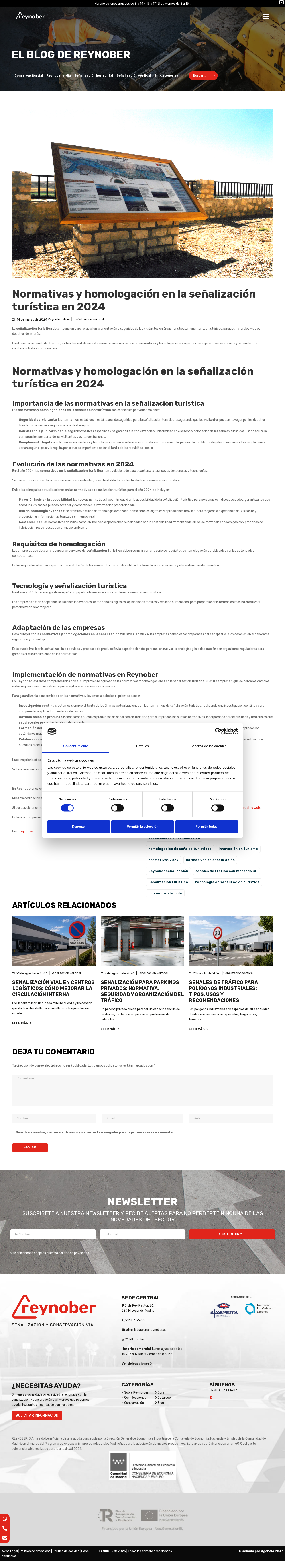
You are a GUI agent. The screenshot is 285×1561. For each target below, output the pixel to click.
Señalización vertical (133, 75)
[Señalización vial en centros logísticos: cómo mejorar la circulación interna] (54, 941)
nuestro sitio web (247, 808)
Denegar (78, 826)
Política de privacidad (35, 1551)
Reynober (26, 831)
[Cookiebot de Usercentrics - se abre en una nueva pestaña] (218, 731)
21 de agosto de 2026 (32, 973)
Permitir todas (206, 826)
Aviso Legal (10, 1551)
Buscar (210, 75)
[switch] (117, 808)
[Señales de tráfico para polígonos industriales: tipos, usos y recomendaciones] (231, 941)
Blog (161, 1403)
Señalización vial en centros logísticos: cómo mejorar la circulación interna (53, 988)
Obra (161, 1392)
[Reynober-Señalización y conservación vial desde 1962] (30, 16)
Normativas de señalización (210, 860)
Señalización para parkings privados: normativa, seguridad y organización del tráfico (142, 991)
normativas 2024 (163, 860)
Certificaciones (135, 1398)
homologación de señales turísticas (180, 849)
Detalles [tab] (142, 746)
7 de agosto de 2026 (119, 973)
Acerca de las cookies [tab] (209, 746)
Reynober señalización (168, 871)
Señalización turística (168, 882)
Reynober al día (58, 75)
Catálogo (164, 1398)
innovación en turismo (238, 849)
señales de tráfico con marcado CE (226, 871)
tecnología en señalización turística (227, 882)
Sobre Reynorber (136, 1392)
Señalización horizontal (93, 75)
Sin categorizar (167, 75)
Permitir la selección (142, 826)
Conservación (134, 1403)
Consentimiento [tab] (75, 746)
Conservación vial (28, 75)
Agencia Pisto (272, 1551)
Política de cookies (66, 1551)
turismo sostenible (165, 893)
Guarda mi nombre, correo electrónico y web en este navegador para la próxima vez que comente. (94, 1132)
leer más (20, 1023)
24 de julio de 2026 (206, 973)
